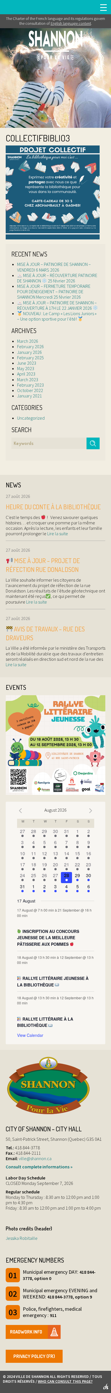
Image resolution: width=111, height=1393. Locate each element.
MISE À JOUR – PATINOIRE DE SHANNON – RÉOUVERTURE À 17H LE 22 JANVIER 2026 (57, 305)
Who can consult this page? (65, 1381)
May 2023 (25, 368)
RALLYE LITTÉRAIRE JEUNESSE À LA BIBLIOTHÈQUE (53, 981)
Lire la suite (57, 533)
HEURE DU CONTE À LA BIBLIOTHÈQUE (53, 507)
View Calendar (30, 1035)
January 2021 (29, 396)
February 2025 (30, 357)
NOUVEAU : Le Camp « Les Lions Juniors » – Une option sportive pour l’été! (56, 316)
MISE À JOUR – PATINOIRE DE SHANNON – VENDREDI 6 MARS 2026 (54, 266)
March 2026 (27, 341)
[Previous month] (20, 810)
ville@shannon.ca (35, 1158)
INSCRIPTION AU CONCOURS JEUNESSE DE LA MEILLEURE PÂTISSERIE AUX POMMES (48, 937)
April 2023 (26, 374)
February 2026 (30, 346)
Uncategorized (31, 418)
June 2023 (26, 363)
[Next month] (90, 810)
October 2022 (30, 390)
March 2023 (27, 379)
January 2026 (29, 352)
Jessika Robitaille (22, 1238)
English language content (71, 23)
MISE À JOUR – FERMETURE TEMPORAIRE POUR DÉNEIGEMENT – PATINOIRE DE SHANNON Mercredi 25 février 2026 (54, 291)
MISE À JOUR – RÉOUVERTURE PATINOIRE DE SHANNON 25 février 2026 (57, 278)
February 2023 (30, 385)
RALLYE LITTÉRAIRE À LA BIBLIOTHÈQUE (45, 1022)
